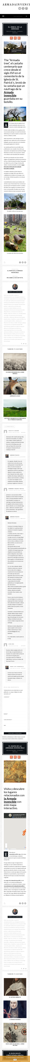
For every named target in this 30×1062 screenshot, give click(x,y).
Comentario (6, 696)
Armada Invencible (10, 94)
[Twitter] (23, 8)
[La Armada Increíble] (15, 1009)
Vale (15, 1059)
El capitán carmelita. (15, 997)
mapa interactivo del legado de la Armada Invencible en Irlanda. (14, 166)
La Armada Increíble (15, 1019)
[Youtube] (26, 8)
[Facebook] (19, 8)
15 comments (20, 750)
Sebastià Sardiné (13, 430)
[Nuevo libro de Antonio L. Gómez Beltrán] (15, 1032)
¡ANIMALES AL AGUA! (15, 396)
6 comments (20, 31)
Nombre (6, 713)
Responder (23, 432)
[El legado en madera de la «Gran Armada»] (15, 362)
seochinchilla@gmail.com (13, 631)
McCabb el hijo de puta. (15, 277)
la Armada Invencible (10, 800)
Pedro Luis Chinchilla (11, 31)
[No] (28, 1059)
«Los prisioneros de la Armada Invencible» (14, 886)
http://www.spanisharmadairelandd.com (17, 548)
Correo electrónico (8, 719)
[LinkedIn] (26, 343)
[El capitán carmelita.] (15, 987)
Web (5, 725)
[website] (22, 343)
